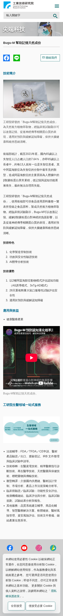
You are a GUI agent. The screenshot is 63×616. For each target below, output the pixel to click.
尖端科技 (14, 29)
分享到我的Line (16, 58)
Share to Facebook (6, 58)
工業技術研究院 (19, 4)
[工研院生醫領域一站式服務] (31, 442)
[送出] (55, 15)
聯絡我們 (51, 57)
